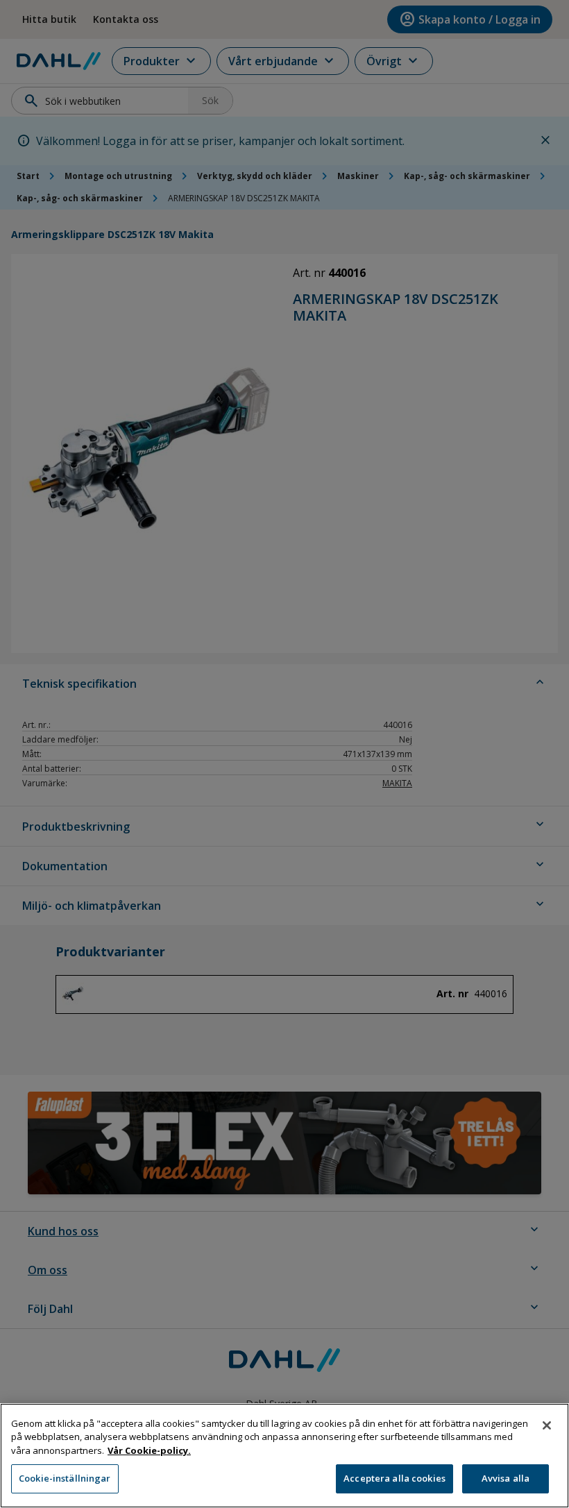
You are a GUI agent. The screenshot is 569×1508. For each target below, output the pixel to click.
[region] (284, 1455)
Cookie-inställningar (65, 1478)
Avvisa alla (505, 1478)
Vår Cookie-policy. (149, 1450)
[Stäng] (547, 1425)
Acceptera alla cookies (394, 1478)
